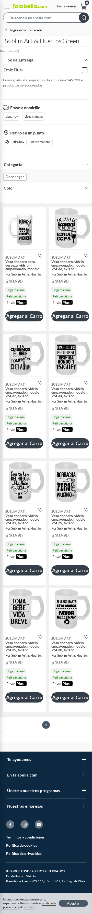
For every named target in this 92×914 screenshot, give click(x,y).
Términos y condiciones (25, 837)
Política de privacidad (24, 853)
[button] (46, 18)
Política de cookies (21, 845)
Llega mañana (34, 116)
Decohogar (15, 177)
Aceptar (73, 903)
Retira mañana (40, 142)
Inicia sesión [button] (66, 6)
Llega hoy (11, 116)
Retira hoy (17, 142)
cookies (29, 907)
